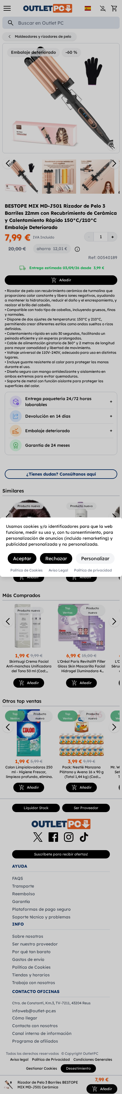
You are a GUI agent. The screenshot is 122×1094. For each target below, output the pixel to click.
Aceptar (22, 558)
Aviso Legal (58, 570)
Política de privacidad (93, 570)
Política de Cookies (26, 570)
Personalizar (95, 558)
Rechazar (56, 558)
